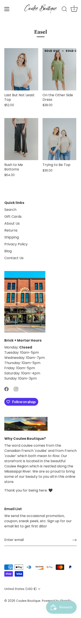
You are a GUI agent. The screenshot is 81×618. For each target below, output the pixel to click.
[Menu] (7, 9)
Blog (8, 251)
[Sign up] (74, 540)
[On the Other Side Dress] (59, 69)
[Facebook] (6, 388)
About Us (12, 223)
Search (10, 209)
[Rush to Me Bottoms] (21, 139)
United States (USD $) (20, 589)
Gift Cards (13, 216)
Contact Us (14, 257)
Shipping (11, 237)
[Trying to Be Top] (59, 139)
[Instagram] (16, 388)
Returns (10, 230)
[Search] (64, 9)
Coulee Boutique (28, 601)
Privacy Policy (16, 244)
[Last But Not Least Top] (21, 69)
